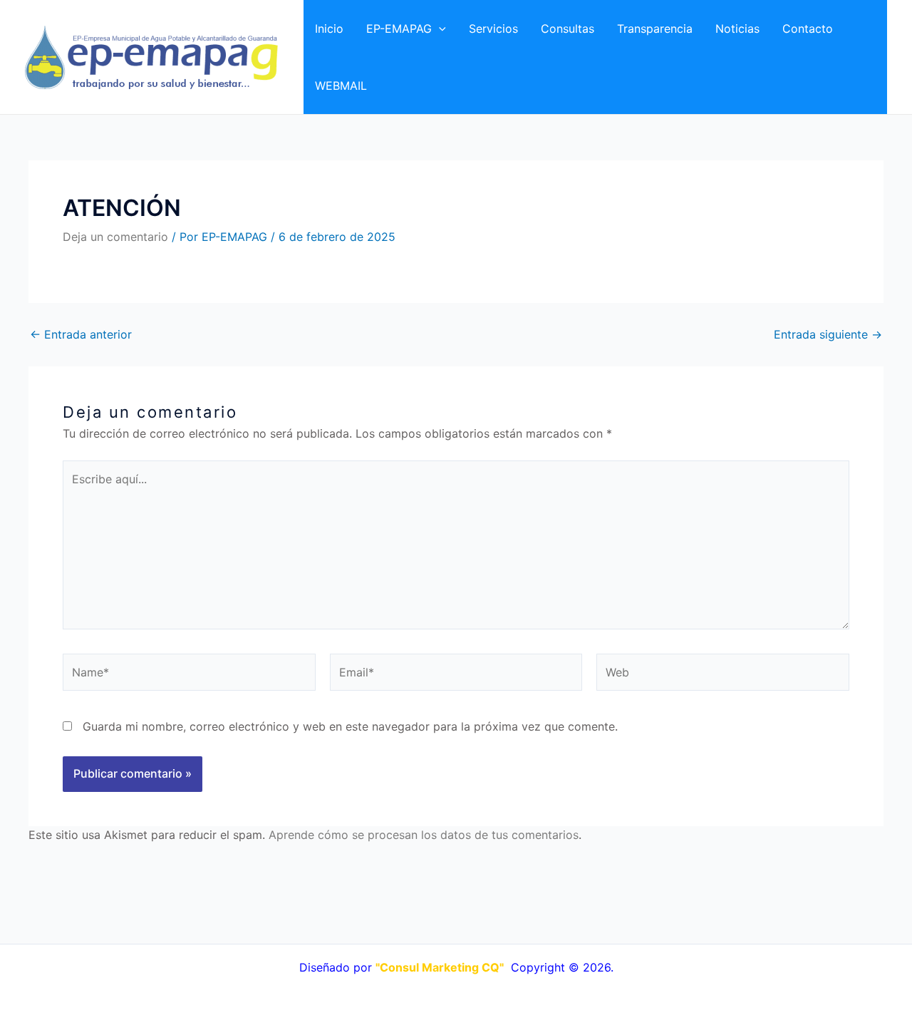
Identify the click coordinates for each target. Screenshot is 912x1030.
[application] (439, 28)
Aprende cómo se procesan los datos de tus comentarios (424, 835)
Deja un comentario (115, 237)
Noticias (737, 28)
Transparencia (655, 28)
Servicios (493, 28)
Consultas (567, 28)
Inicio (329, 28)
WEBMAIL (341, 85)
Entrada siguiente (828, 334)
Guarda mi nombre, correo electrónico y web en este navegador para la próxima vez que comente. (350, 726)
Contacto (807, 28)
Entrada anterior (81, 334)
